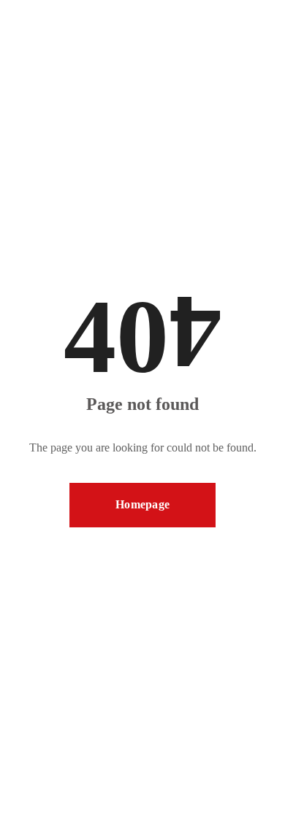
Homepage (142, 504)
